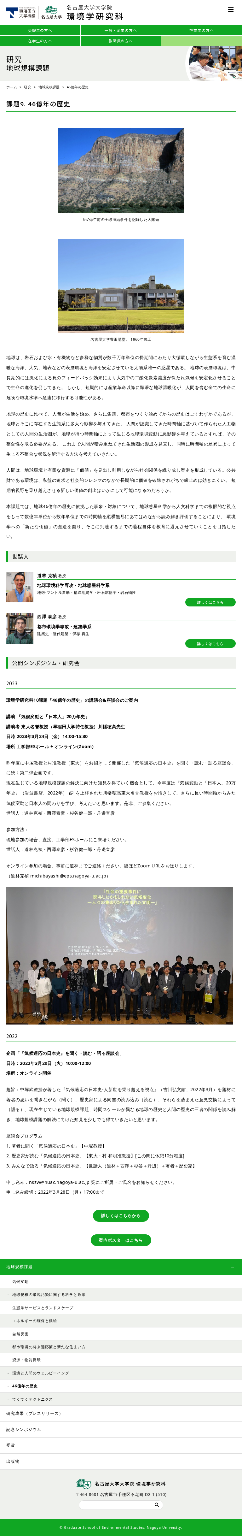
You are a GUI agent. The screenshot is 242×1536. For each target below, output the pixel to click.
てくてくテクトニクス (32, 1399)
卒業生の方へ (201, 30)
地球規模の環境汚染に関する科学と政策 (48, 1294)
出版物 (13, 1461)
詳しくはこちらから (121, 1215)
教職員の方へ (121, 40)
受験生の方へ (40, 30)
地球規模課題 (49, 87)
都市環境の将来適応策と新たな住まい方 (48, 1346)
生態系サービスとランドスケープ (42, 1307)
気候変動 (20, 1281)
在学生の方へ (40, 40)
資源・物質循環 (26, 1359)
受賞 (10, 1445)
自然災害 (20, 1333)
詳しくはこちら (210, 602)
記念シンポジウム (23, 1429)
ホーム (11, 87)
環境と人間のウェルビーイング (40, 1372)
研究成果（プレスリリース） (34, 1413)
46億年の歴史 (24, 1385)
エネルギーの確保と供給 (34, 1320)
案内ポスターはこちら (121, 1240)
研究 (27, 87)
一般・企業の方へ (121, 30)
